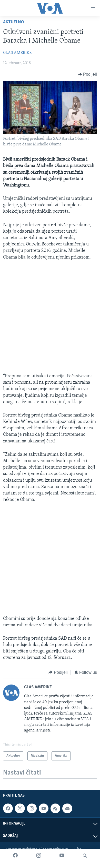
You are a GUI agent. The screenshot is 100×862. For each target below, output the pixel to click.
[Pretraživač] (85, 855)
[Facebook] (15, 855)
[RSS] (55, 808)
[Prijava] (67, 808)
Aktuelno (13, 22)
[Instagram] (39, 855)
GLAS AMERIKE (17, 53)
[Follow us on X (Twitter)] (20, 808)
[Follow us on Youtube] (43, 808)
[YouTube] (62, 855)
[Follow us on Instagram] (32, 808)
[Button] (87, 74)
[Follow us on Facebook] (8, 808)
